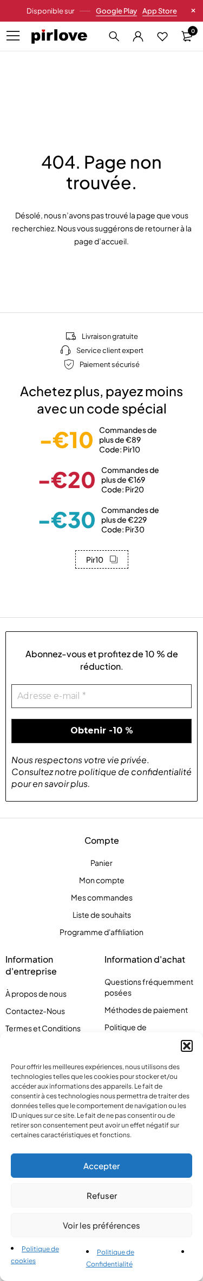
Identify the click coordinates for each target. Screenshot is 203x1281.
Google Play (116, 10)
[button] (186, 1045)
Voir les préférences (101, 1225)
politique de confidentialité (135, 771)
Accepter (101, 1165)
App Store (159, 10)
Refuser (102, 1195)
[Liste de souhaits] (162, 36)
